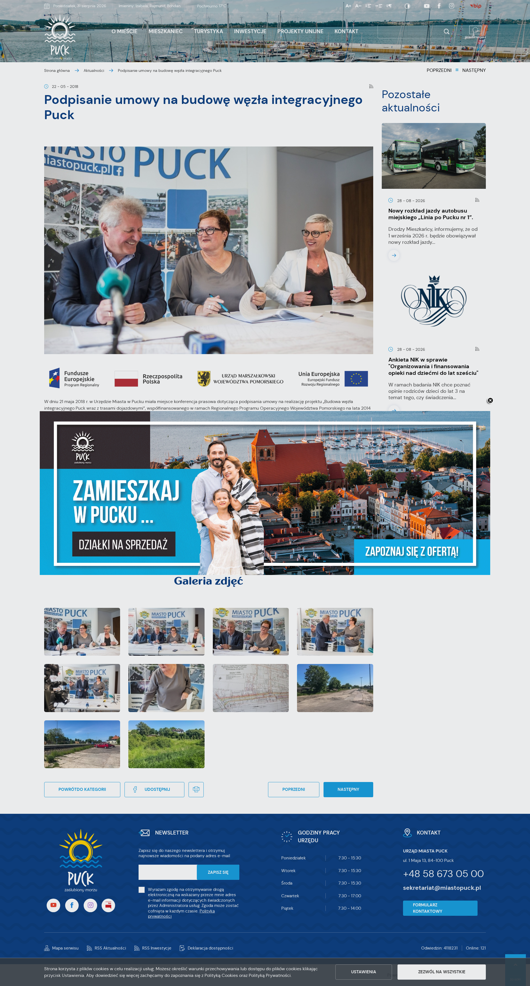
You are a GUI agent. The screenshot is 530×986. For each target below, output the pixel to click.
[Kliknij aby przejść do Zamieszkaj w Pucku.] (265, 493)
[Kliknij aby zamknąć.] (490, 401)
